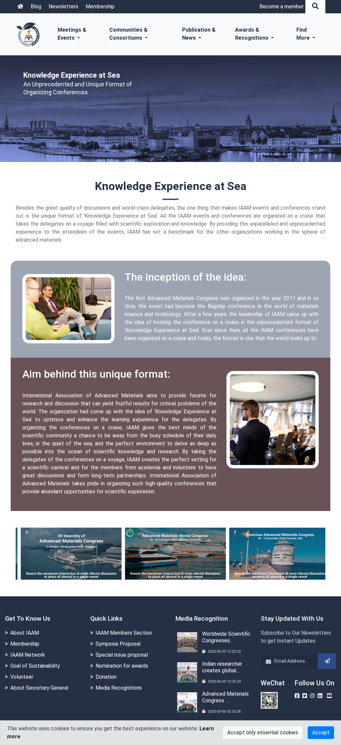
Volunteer (21, 677)
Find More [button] (303, 34)
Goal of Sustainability (35, 666)
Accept (321, 732)
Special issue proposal (122, 655)
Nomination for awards (122, 666)
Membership (100, 6)
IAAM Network (27, 655)
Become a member (281, 6)
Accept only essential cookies (262, 732)
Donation (106, 677)
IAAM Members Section (124, 633)
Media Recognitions (119, 688)
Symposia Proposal (118, 644)
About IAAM (24, 633)
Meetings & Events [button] (72, 34)
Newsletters (63, 6)
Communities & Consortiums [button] (128, 34)
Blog (36, 6)
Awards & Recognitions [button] (252, 34)
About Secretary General (39, 688)
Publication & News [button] (198, 34)
